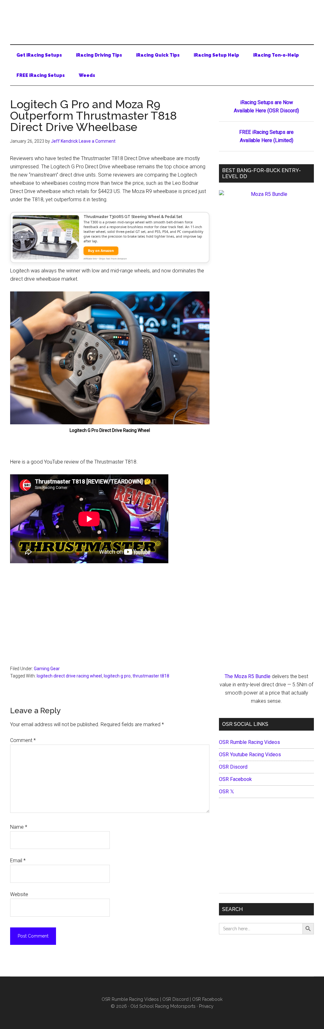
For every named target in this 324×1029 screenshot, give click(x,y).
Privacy (206, 1006)
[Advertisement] (109, 618)
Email (18, 861)
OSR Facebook (235, 779)
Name (18, 827)
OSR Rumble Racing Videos (249, 742)
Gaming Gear (47, 668)
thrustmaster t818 (151, 675)
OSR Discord (233, 767)
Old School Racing (162, 19)
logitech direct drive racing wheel (69, 675)
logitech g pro (117, 675)
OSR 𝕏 (226, 792)
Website (19, 894)
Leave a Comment (97, 141)
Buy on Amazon (101, 250)
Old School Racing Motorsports (163, 1006)
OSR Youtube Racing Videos (250, 754)
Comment (23, 740)
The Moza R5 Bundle (248, 676)
